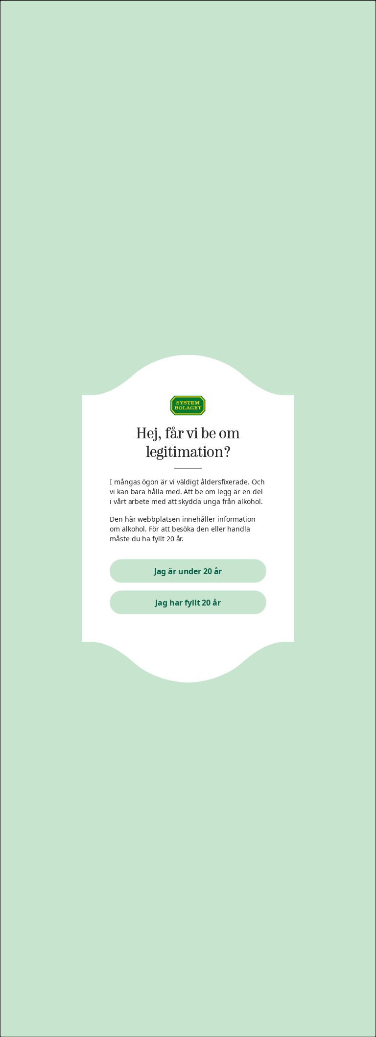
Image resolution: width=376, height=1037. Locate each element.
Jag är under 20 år (188, 570)
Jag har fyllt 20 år (188, 602)
